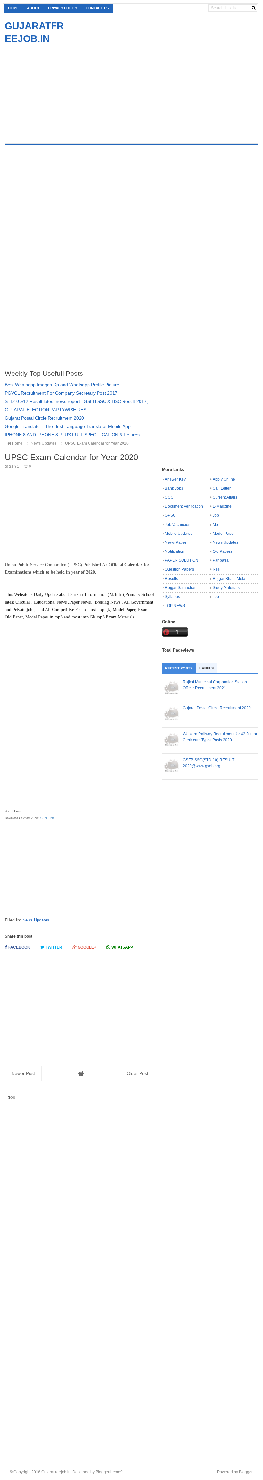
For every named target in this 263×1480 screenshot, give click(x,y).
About (33, 8)
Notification (174, 551)
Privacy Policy (62, 8)
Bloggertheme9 (109, 1472)
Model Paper (224, 533)
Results (171, 578)
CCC (169, 497)
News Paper (175, 542)
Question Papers (179, 569)
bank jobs (174, 488)
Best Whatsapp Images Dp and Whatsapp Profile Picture (62, 384)
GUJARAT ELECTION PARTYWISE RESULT (50, 409)
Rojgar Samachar (180, 587)
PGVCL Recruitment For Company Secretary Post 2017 (61, 393)
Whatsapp (121, 947)
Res (216, 569)
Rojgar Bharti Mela (229, 578)
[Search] (253, 8)
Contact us (97, 8)
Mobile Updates (178, 533)
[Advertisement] (59, 90)
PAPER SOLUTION (181, 560)
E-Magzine (222, 506)
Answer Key (175, 479)
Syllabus (172, 596)
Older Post (137, 1073)
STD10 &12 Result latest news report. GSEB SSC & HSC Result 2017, (76, 401)
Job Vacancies (177, 524)
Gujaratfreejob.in (56, 1472)
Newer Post (23, 1073)
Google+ (86, 947)
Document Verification (184, 506)
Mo (215, 524)
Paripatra (221, 560)
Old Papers (222, 551)
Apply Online (224, 479)
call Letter (222, 488)
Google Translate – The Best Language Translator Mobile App (68, 426)
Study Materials (226, 587)
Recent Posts (178, 668)
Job (216, 515)
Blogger (245, 1472)
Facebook (18, 947)
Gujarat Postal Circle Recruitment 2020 (44, 418)
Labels (206, 668)
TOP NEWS (175, 605)
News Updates (35, 920)
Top (216, 596)
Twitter (53, 947)
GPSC (170, 515)
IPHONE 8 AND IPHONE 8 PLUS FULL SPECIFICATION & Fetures (72, 434)
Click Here (47, 818)
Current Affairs (225, 497)
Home (13, 8)
